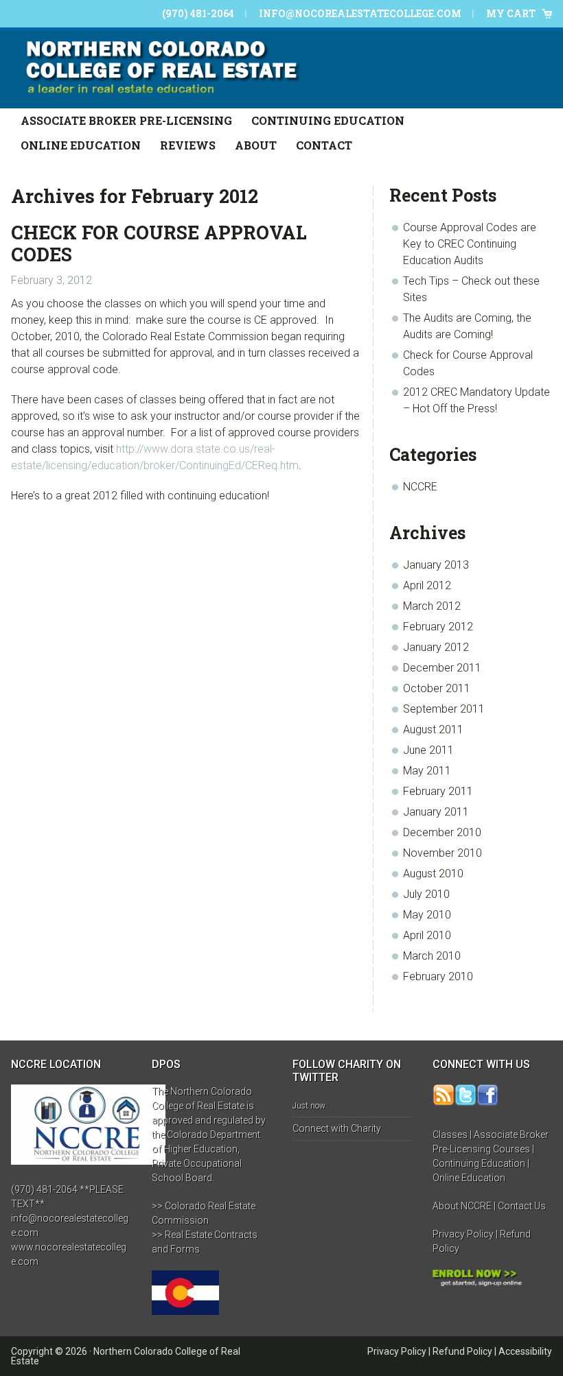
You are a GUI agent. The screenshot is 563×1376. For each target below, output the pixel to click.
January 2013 (436, 564)
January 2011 (436, 811)
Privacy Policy (463, 1234)
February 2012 (438, 626)
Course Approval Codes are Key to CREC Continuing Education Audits (469, 244)
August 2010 (433, 873)
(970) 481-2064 (198, 13)
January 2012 (436, 647)
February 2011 (438, 791)
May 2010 (427, 914)
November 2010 (442, 852)
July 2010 (426, 894)
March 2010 (432, 955)
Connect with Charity (336, 1128)
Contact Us (522, 1205)
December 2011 (442, 667)
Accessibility (525, 1351)
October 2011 (436, 688)
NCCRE (420, 486)
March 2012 (432, 606)
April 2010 (427, 935)
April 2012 (427, 585)
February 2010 (438, 976)
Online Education (469, 1177)
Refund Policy (462, 1351)
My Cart (511, 13)
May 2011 (427, 770)
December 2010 (442, 832)
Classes (450, 1134)
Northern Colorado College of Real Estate (125, 1356)
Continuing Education (479, 1163)
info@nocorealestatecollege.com (360, 13)
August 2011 (433, 729)
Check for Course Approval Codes (159, 243)
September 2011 (444, 708)
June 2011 (428, 750)
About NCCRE (462, 1205)
